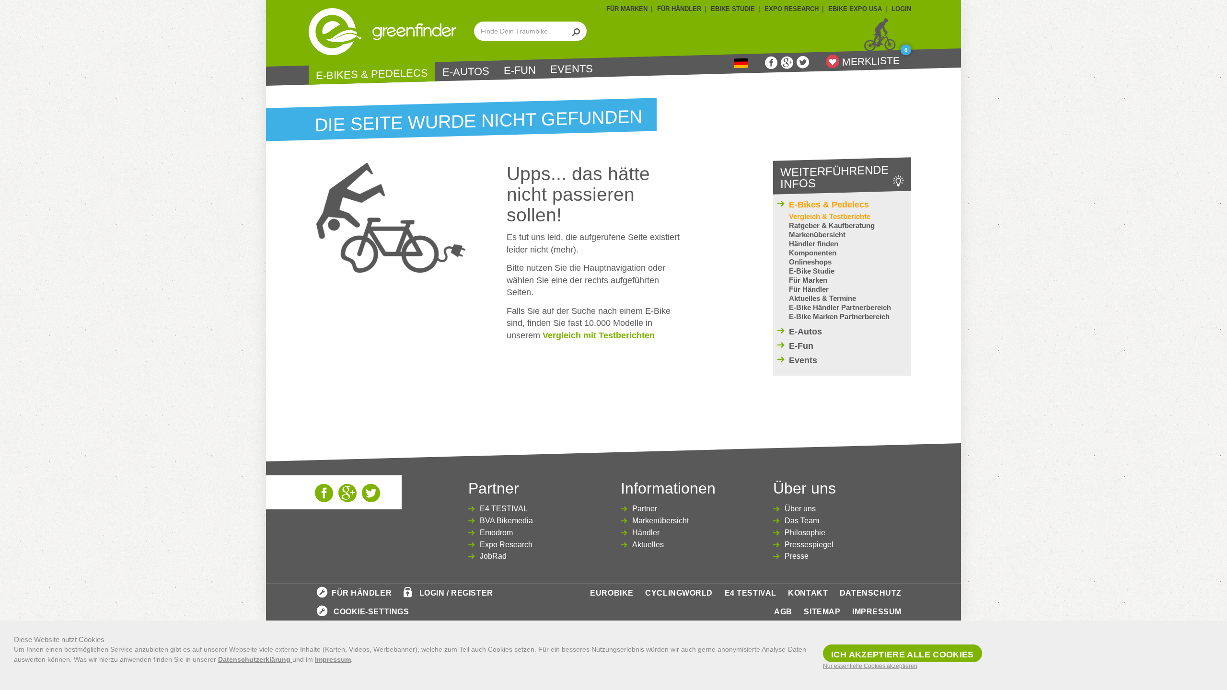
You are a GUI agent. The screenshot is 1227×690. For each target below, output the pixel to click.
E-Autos (465, 72)
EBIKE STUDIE (733, 8)
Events (571, 68)
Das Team (802, 521)
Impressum (877, 612)
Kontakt (808, 593)
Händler (646, 533)
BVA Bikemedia (506, 521)
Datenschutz (871, 593)
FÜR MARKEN (627, 8)
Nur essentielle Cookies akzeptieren (870, 666)
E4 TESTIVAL (504, 509)
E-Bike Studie (811, 271)
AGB (783, 612)
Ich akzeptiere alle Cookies (902, 654)
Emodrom (496, 533)
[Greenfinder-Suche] (576, 31)
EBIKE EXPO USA (855, 8)
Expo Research (506, 544)
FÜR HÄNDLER (679, 8)
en (741, 63)
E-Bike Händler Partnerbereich (840, 307)
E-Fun (520, 70)
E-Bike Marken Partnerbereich (839, 316)
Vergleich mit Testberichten (599, 335)
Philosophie (805, 533)
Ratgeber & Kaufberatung (832, 225)
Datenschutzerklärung (255, 659)
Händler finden (813, 244)
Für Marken (808, 280)
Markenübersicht (817, 234)
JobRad (493, 556)
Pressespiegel (809, 544)
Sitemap (822, 612)
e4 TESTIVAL (750, 593)
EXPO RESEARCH (791, 8)
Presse (797, 556)
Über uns (800, 509)
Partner (644, 509)
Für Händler (809, 289)
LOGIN (901, 8)
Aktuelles (648, 544)
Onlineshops (810, 262)
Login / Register (456, 593)
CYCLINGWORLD (679, 593)
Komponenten (812, 253)
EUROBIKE (611, 593)
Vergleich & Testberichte (829, 216)
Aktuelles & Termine (822, 298)
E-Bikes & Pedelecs (372, 74)
